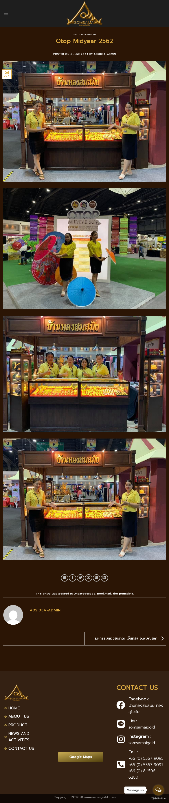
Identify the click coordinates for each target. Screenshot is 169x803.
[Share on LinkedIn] (104, 578)
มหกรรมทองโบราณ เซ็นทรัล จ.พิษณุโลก (127, 638)
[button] (80, 757)
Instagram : (140, 736)
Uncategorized (84, 34)
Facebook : (140, 699)
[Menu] (6, 13)
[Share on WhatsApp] (64, 578)
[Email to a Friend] (88, 578)
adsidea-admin (105, 54)
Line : (134, 720)
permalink (126, 593)
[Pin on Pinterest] (96, 578)
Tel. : (133, 752)
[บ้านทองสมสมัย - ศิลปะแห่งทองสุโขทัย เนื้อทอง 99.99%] (84, 13)
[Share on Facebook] (72, 578)
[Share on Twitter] (80, 578)
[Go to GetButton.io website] (158, 798)
